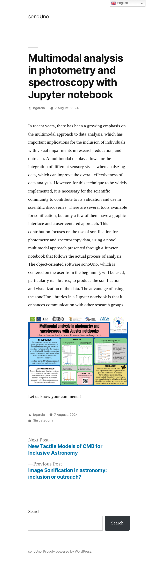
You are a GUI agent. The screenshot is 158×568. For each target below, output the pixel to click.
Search (34, 511)
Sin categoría (43, 420)
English (122, 3)
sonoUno (38, 16)
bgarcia (39, 108)
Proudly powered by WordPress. (67, 551)
